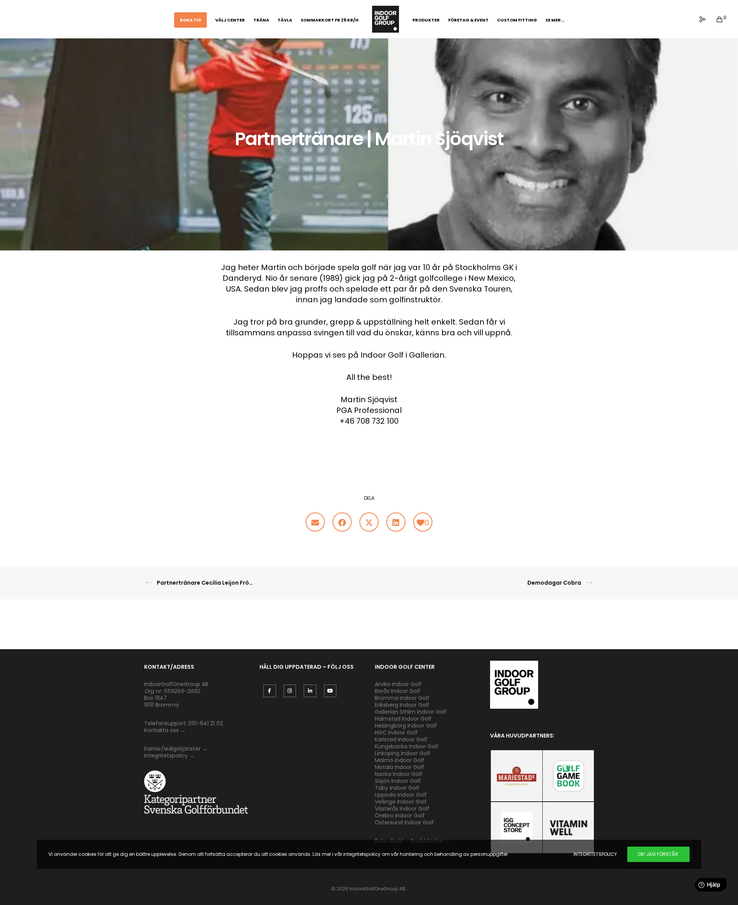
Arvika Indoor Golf (398, 684)
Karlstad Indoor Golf (401, 739)
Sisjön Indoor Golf (398, 781)
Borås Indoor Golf (398, 691)
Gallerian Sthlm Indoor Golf (411, 712)
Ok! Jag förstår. (658, 854)
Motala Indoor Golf (400, 767)
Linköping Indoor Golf (402, 753)
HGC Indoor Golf (396, 732)
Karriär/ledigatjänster (173, 749)
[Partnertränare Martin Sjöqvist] (315, 522)
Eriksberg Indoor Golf (402, 705)
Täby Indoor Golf (397, 788)
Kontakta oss (161, 730)
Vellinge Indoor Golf (401, 802)
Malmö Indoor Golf (399, 760)
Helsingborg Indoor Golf (406, 725)
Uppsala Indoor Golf (401, 795)
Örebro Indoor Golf (400, 815)
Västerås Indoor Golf (402, 808)
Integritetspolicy (166, 755)
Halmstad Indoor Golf (403, 719)
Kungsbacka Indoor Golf (407, 746)
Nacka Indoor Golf (399, 774)
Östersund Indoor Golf (404, 822)
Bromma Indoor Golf (402, 698)
